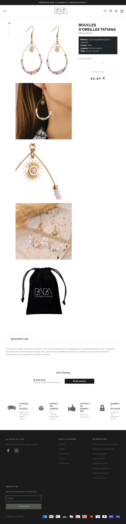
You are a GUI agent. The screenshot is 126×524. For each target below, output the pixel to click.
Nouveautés (64, 463)
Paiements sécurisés (101, 473)
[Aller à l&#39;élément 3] (9, 29)
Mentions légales (99, 454)
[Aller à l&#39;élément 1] (9, 23)
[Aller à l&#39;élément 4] (9, 33)
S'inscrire (23, 506)
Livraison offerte (99, 459)
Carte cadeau (64, 454)
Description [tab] (19, 339)
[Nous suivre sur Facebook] (8, 450)
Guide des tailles (85, 59)
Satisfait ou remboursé (102, 468)
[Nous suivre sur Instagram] (16, 450)
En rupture (98, 72)
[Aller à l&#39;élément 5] (9, 36)
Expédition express (100, 463)
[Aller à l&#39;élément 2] (9, 26)
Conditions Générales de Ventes (105, 444)
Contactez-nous (99, 478)
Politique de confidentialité (103, 449)
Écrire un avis (79, 381)
